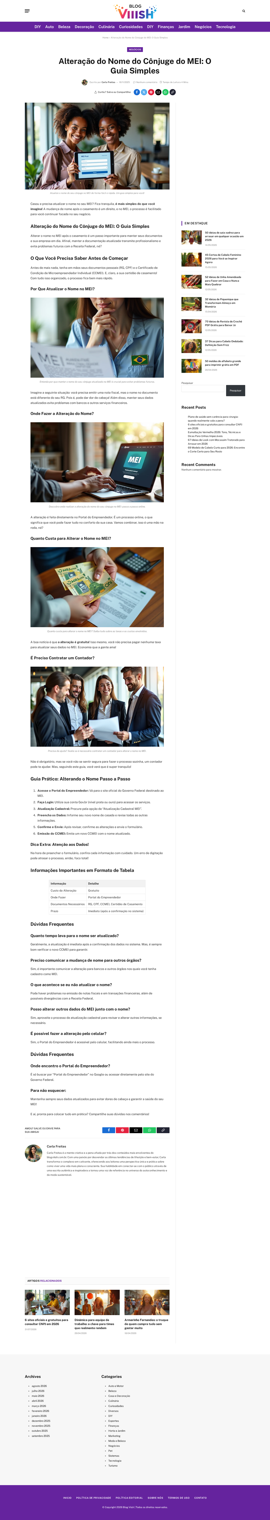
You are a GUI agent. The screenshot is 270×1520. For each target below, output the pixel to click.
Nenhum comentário (146, 82)
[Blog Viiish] (135, 11)
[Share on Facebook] (137, 92)
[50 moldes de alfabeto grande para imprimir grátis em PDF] (191, 366)
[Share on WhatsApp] (165, 92)
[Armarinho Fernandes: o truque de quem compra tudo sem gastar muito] (147, 1302)
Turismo (113, 1465)
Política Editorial (129, 1497)
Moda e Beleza (117, 1440)
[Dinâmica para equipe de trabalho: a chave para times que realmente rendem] (97, 1302)
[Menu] (27, 11)
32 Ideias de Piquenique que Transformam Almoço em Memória (221, 303)
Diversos (113, 1410)
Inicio (67, 1497)
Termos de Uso (179, 1497)
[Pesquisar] (243, 11)
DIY (38, 26)
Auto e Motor (116, 1386)
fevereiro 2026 (40, 1410)
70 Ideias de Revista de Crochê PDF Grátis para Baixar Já (223, 323)
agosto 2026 (39, 1386)
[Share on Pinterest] (151, 92)
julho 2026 (38, 1390)
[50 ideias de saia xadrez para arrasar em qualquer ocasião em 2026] (191, 237)
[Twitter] (12, 222)
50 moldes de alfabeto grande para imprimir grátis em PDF (223, 363)
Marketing (114, 1435)
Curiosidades (131, 26)
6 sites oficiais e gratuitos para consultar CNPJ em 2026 (46, 1322)
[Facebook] (12, 213)
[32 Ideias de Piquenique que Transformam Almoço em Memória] (191, 304)
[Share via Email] (158, 92)
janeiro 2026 (39, 1415)
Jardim (184, 26)
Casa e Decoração (119, 1395)
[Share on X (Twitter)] (144, 92)
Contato (200, 1497)
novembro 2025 (41, 1425)
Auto (49, 26)
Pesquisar (187, 383)
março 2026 (39, 1406)
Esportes (113, 1420)
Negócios (203, 26)
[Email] (12, 250)
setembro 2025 (41, 1435)
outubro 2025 (40, 1430)
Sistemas (113, 1455)
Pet (110, 1450)
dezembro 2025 (41, 1420)
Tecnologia (225, 26)
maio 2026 (38, 1395)
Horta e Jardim (116, 1430)
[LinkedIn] (12, 232)
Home (105, 37)
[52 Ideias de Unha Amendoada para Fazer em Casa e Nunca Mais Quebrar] (191, 282)
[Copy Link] (173, 92)
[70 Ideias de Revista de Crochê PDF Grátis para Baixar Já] (191, 326)
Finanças (166, 26)
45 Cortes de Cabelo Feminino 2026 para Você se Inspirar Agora (223, 258)
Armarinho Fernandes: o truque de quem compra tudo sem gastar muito (146, 1324)
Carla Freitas (108, 82)
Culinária (106, 26)
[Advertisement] (97, 1227)
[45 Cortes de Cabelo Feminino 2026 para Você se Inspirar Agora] (191, 260)
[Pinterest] (12, 241)
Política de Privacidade (93, 1497)
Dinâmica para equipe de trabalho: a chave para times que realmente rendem (94, 1324)
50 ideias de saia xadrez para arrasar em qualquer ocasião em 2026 (224, 236)
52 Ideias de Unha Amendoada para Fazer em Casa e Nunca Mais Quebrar (223, 281)
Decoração (84, 26)
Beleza (64, 26)
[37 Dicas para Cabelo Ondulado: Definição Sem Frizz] (191, 346)
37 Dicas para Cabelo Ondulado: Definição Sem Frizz (224, 343)
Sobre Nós (155, 1497)
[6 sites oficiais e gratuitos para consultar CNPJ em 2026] (47, 1302)
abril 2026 (38, 1400)
